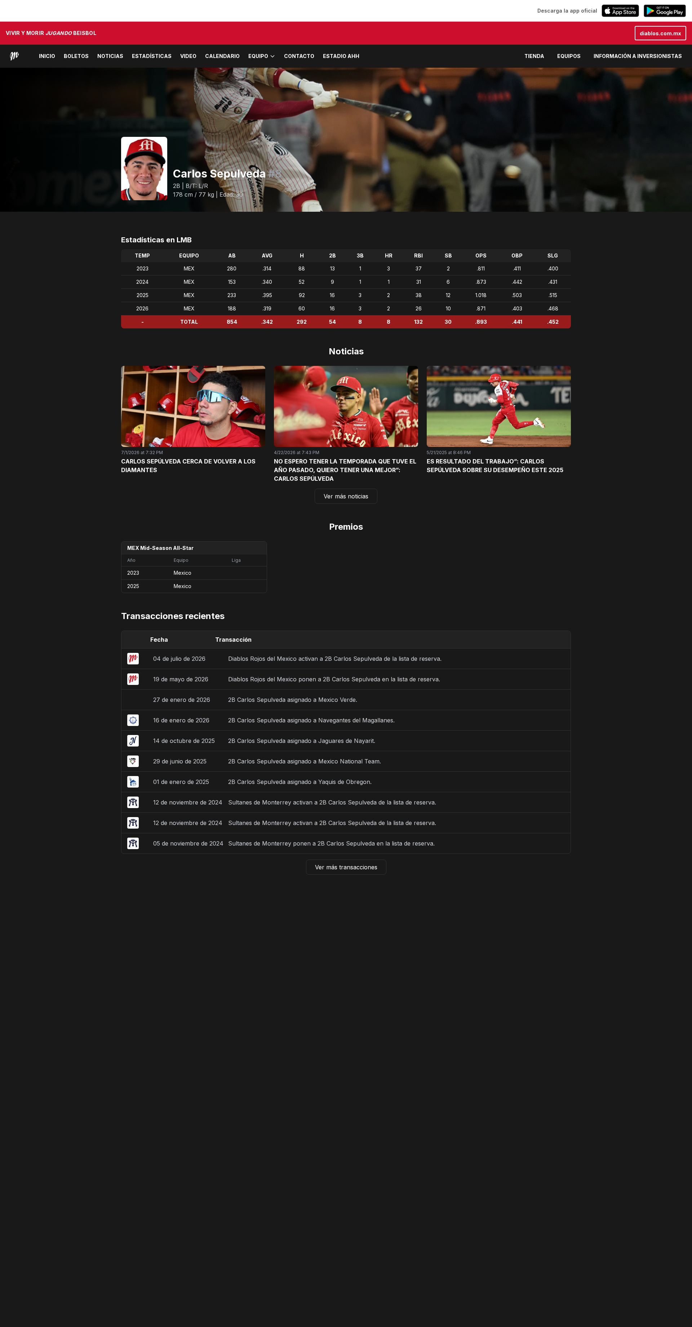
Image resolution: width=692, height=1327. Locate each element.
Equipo (258, 56)
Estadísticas (152, 56)
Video (188, 56)
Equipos (569, 56)
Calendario (222, 56)
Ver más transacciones (346, 867)
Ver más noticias (346, 496)
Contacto (299, 56)
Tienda (534, 56)
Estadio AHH (341, 56)
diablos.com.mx (660, 33)
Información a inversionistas (638, 56)
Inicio (47, 56)
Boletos (76, 56)
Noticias (110, 56)
